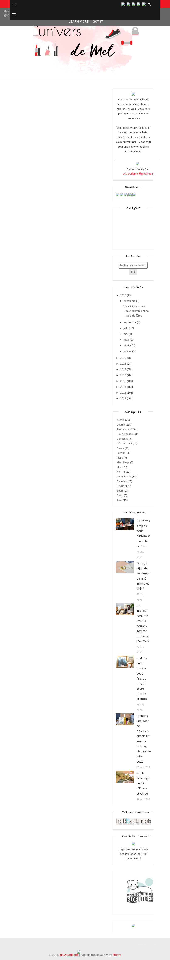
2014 (123, 386)
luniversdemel (69, 954)
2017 (123, 369)
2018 (123, 363)
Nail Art (121, 471)
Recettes (122, 481)
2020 (123, 295)
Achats (120, 420)
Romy (117, 954)
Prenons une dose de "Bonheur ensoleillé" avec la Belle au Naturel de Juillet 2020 (144, 738)
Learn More (79, 21)
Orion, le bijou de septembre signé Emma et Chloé (143, 576)
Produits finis (124, 476)
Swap (120, 495)
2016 (123, 375)
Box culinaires (125, 434)
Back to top (148, 944)
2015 (123, 381)
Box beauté (123, 429)
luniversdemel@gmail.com (138, 173)
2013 (123, 392)
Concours (122, 438)
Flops (120, 457)
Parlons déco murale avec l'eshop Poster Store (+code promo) (142, 678)
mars (127, 339)
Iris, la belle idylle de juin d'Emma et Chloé (143, 783)
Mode (120, 467)
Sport (120, 490)
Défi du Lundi (124, 443)
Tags (119, 500)
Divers (120, 448)
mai (126, 333)
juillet (127, 328)
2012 (123, 398)
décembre (129, 300)
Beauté (121, 424)
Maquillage (123, 462)
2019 (123, 357)
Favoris (121, 452)
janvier (127, 351)
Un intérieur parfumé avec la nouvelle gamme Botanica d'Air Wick (143, 623)
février (127, 345)
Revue (120, 486)
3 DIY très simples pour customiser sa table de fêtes (136, 311)
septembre (130, 322)
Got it (98, 21)
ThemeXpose (17, 943)
